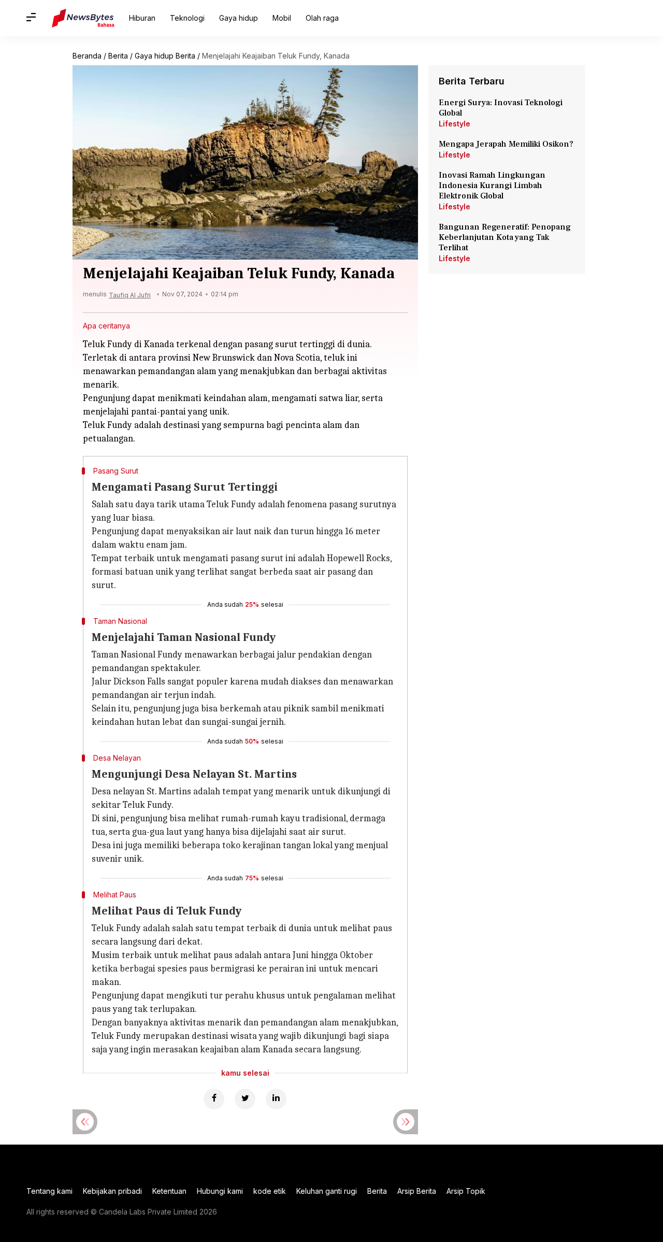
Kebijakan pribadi (112, 1191)
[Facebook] (214, 1099)
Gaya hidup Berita (165, 55)
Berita (118, 55)
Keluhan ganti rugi (326, 1191)
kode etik (269, 1191)
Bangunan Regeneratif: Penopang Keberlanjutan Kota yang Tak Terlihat (505, 237)
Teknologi (187, 17)
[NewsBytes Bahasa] (83, 18)
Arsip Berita (416, 1191)
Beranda (87, 55)
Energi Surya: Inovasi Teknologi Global (501, 107)
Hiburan (142, 17)
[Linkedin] (276, 1099)
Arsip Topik (465, 1191)
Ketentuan (169, 1191)
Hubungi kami (220, 1191)
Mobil (281, 17)
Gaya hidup (238, 17)
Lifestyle (454, 123)
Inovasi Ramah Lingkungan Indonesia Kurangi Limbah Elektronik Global (492, 185)
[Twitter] (245, 1099)
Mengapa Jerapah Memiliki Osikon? (506, 144)
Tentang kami (49, 1191)
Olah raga (322, 17)
